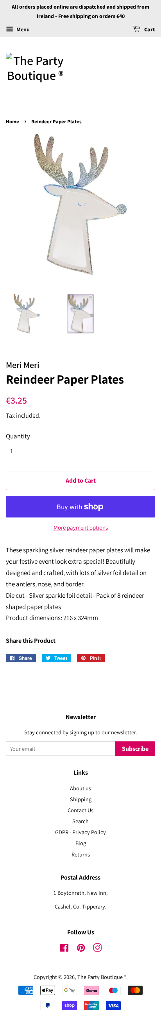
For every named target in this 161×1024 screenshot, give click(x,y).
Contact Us (80, 810)
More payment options (81, 527)
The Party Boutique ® (101, 977)
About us (80, 788)
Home (12, 121)
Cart (149, 30)
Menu (22, 29)
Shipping (80, 799)
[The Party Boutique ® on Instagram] (97, 949)
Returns (81, 854)
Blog (80, 843)
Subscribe (135, 749)
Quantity (18, 436)
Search (80, 821)
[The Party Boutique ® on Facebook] (64, 949)
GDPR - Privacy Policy (80, 832)
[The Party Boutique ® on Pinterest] (81, 949)
